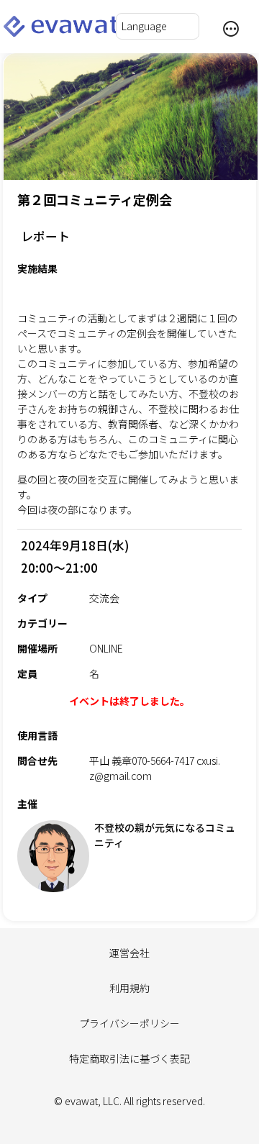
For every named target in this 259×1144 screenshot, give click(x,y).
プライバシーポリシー (129, 1023)
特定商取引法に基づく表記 (129, 1058)
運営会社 (129, 952)
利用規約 (129, 988)
